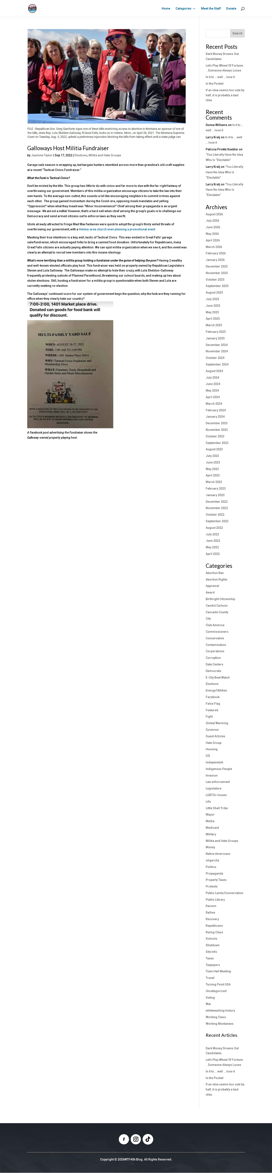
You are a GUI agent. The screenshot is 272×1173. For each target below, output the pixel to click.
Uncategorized (216, 991)
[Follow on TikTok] (148, 1139)
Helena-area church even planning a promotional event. (117, 229)
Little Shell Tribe (217, 808)
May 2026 (212, 233)
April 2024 (213, 397)
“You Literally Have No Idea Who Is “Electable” (224, 172)
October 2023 (215, 436)
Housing (212, 749)
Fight (209, 716)
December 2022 (217, 501)
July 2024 (212, 377)
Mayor (210, 814)
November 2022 (217, 508)
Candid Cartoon (217, 605)
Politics (211, 867)
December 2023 (217, 423)
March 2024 (214, 403)
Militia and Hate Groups (105, 155)
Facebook (213, 697)
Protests (212, 886)
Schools (211, 938)
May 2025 (212, 312)
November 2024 (217, 351)
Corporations (215, 651)
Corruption (213, 657)
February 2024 (216, 410)
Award (210, 592)
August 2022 (214, 527)
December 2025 (217, 266)
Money (210, 847)
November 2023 (217, 429)
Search (237, 33)
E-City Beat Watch (218, 677)
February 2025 (216, 331)
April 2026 (213, 240)
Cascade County (217, 612)
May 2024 (212, 390)
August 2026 (214, 214)
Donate (231, 8)
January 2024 (215, 416)
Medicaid (212, 827)
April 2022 (213, 554)
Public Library (215, 899)
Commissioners (217, 631)
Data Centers (214, 664)
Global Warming (217, 723)
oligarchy (212, 860)
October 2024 (215, 358)
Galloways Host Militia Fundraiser (68, 148)
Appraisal (212, 586)
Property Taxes (216, 880)
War (208, 1004)
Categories (183, 8)
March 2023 (214, 482)
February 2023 (216, 488)
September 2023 (217, 443)
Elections (80, 155)
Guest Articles (215, 736)
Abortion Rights (216, 579)
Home (166, 8)
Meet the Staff (211, 8)
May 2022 (212, 547)
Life (208, 801)
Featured (212, 710)
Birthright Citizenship (220, 599)
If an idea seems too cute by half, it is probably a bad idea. (225, 95)
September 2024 (217, 364)
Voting (210, 997)
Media (210, 821)
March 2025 (214, 325)
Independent (214, 762)
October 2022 (215, 514)
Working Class (216, 1017)
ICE (208, 755)
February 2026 (216, 253)
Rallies (210, 912)
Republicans (214, 925)
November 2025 (217, 273)
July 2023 (212, 456)
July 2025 (212, 299)
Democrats (213, 671)
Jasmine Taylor (42, 155)
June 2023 (213, 462)
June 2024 (213, 384)
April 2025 (213, 318)
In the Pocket (214, 83)
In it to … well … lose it (220, 77)
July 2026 (212, 220)
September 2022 (217, 521)
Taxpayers (213, 965)
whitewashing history (220, 1010)
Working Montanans (220, 1023)
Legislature (213, 788)
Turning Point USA (218, 984)
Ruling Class (214, 932)
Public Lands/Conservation (224, 893)
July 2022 (212, 534)
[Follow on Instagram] (136, 1139)
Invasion (212, 775)
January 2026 (215, 260)
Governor (212, 729)
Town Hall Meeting (218, 971)
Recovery (212, 919)
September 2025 (217, 286)
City (208, 618)
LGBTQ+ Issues (216, 795)
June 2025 (213, 305)
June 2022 (213, 540)
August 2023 (214, 449)
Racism (211, 906)
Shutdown (213, 945)
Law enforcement (218, 782)
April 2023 (213, 475)
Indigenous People (219, 769)
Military (211, 834)
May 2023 (212, 469)
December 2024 (217, 345)
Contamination (216, 645)
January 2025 (215, 338)
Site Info (211, 951)
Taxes (210, 958)
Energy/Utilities (216, 690)
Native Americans (218, 853)
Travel (210, 978)
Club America (215, 625)
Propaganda (214, 873)
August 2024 (214, 371)
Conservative (215, 638)
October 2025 (215, 279)
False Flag (213, 703)
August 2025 (214, 292)
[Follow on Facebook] (124, 1139)
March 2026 (214, 247)
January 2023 (215, 495)
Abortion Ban (215, 573)
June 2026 (213, 227)
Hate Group (213, 743)
